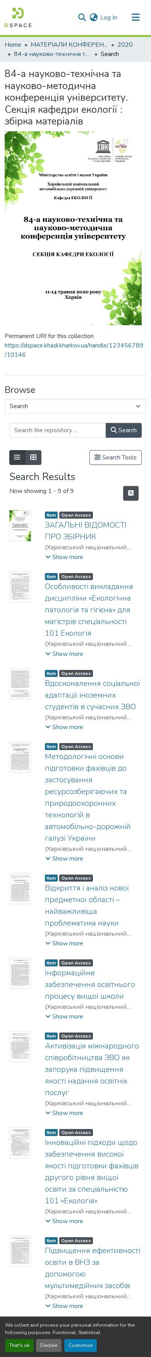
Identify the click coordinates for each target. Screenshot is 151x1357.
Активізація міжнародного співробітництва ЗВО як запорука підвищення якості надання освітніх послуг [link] (92, 1069)
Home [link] (13, 44)
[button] (18, 17)
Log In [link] (108, 17)
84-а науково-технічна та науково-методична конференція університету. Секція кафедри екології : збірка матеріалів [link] (52, 54)
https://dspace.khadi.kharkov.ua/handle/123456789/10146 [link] (74, 350)
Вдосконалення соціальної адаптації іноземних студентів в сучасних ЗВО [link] (92, 695)
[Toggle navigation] (135, 17)
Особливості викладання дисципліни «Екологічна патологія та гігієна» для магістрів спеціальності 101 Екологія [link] (89, 609)
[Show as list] (17, 457)
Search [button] (127, 430)
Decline (48, 1345)
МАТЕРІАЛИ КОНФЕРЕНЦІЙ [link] (69, 44)
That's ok (19, 1345)
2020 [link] (125, 44)
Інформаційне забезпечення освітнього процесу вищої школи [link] (90, 984)
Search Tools (119, 457)
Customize (81, 1345)
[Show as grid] (33, 457)
